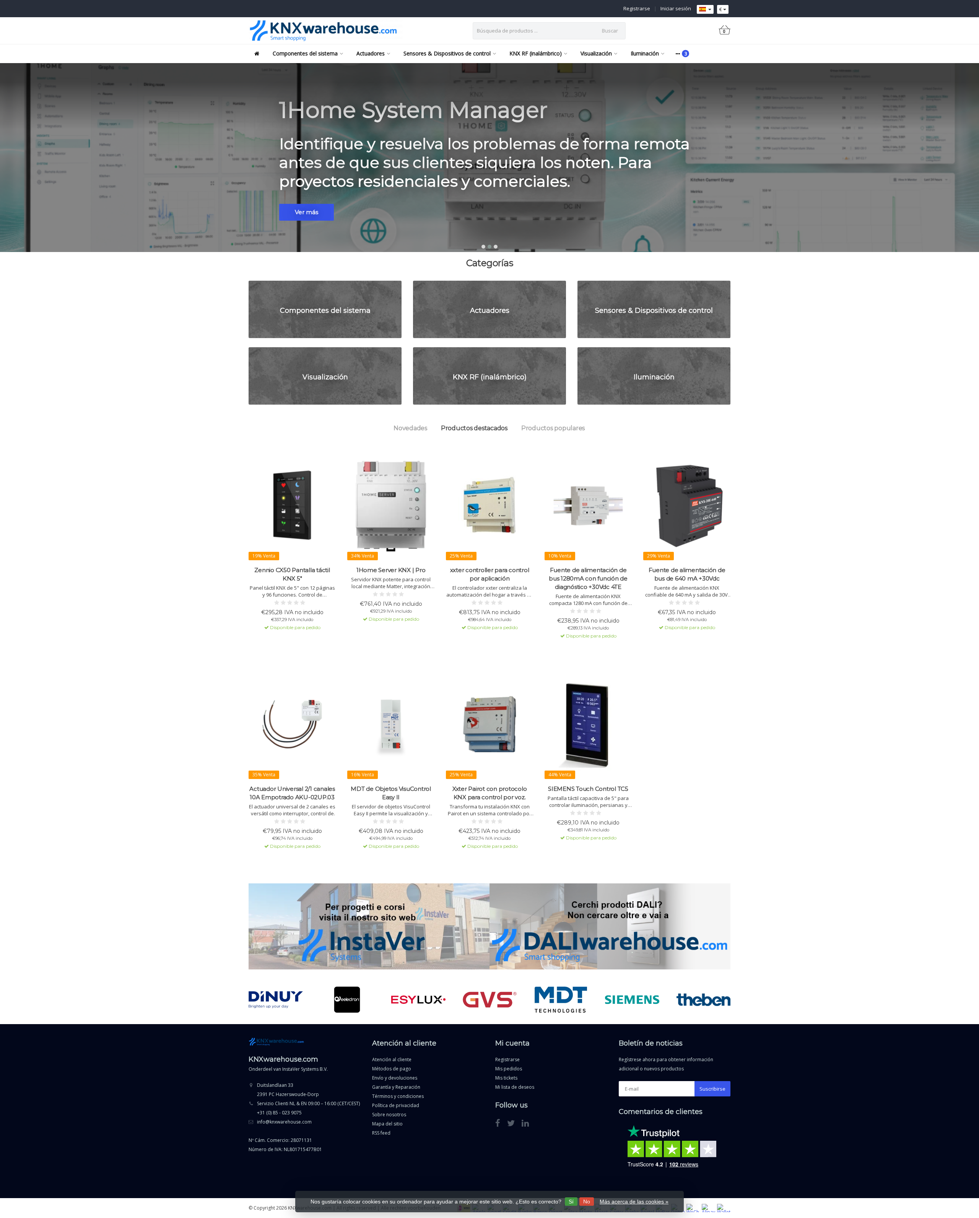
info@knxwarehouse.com (284, 1122)
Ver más (306, 212)
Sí (571, 1201)
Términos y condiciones (398, 1096)
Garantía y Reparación (396, 1087)
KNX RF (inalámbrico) (535, 53)
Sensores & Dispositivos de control (447, 53)
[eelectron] (347, 1000)
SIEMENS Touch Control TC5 (588, 788)
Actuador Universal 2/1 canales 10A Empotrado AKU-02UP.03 (292, 793)
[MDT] (561, 1000)
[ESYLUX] (418, 1000)
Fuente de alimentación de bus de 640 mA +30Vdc (687, 574)
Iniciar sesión (675, 8)
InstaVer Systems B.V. (305, 1069)
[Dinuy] (275, 1000)
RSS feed (381, 1133)
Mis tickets (506, 1078)
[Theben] (703, 1000)
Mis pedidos (508, 1068)
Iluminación (645, 53)
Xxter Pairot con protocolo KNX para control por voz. (489, 793)
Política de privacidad (395, 1105)
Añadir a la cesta (289, 640)
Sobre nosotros (389, 1114)
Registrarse (636, 8)
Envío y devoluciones (394, 1078)
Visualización (596, 53)
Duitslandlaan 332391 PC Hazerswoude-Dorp (288, 1090)
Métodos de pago (391, 1068)
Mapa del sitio (387, 1123)
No (586, 1201)
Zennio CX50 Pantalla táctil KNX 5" (292, 574)
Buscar (610, 30)
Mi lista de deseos (514, 1087)
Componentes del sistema (305, 53)
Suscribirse (712, 1088)
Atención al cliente (391, 1059)
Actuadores (370, 53)
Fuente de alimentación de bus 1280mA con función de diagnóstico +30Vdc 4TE (588, 578)
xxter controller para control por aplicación (489, 574)
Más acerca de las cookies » (634, 1201)
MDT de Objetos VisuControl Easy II (391, 793)
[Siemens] (632, 1000)
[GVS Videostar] (490, 1000)
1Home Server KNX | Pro (391, 570)
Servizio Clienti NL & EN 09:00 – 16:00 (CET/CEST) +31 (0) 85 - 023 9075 (308, 1108)
